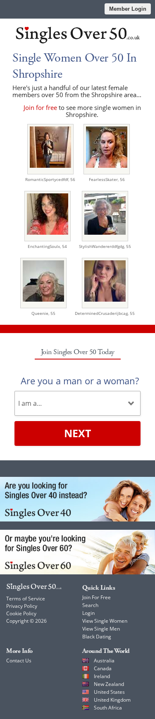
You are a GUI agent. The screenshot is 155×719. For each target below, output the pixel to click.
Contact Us (18, 660)
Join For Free (96, 597)
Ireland (102, 676)
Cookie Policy (21, 613)
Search (90, 605)
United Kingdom (112, 699)
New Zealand (109, 684)
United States (109, 691)
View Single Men (101, 628)
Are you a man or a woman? (80, 380)
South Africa (108, 707)
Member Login (127, 9)
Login (88, 613)
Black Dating (96, 636)
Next (77, 433)
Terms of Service (25, 598)
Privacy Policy (21, 605)
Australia (104, 660)
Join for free (40, 107)
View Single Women (104, 620)
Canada (103, 668)
